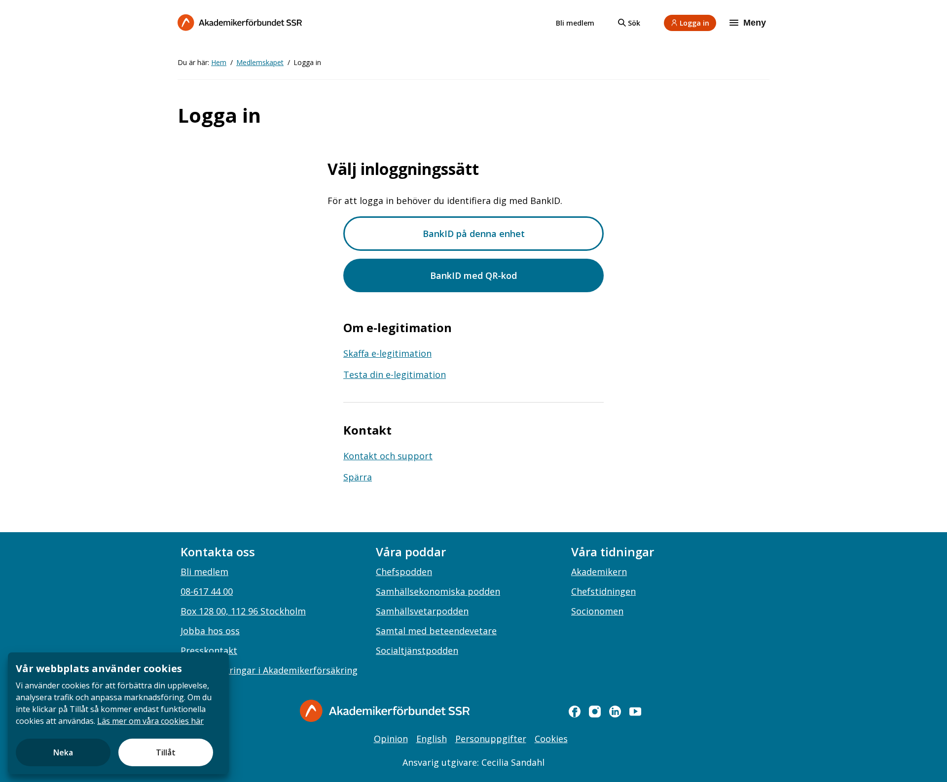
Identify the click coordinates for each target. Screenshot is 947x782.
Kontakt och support (388, 456)
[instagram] (595, 711)
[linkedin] (615, 711)
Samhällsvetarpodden (422, 611)
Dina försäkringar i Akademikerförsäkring (269, 670)
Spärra (357, 477)
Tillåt (166, 752)
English (431, 739)
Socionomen (597, 611)
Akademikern (599, 572)
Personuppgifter (490, 739)
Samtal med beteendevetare (436, 631)
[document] (118, 713)
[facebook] (575, 711)
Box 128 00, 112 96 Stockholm (243, 611)
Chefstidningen (603, 591)
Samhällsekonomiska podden (438, 591)
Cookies (551, 739)
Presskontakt (209, 650)
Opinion (391, 739)
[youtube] (635, 711)
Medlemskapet (260, 62)
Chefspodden (404, 572)
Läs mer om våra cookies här (150, 720)
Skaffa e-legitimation (387, 353)
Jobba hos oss (210, 631)
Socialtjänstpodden (417, 650)
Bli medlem (575, 23)
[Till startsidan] (240, 22)
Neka (63, 752)
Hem (218, 62)
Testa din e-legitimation (394, 374)
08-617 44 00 (207, 591)
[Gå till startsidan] (385, 711)
